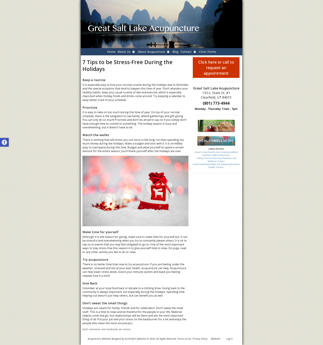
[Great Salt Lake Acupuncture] (161, 24)
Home (111, 52)
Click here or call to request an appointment (216, 67)
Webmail (215, 338)
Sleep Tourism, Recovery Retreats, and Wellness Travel (217, 160)
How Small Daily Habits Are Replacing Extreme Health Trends (217, 166)
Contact (186, 52)
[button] (4, 142)
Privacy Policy (199, 338)
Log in (229, 338)
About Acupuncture (151, 52)
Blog (175, 52)
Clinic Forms (207, 52)
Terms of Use (184, 338)
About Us (123, 52)
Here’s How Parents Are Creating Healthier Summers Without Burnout (216, 154)
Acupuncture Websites (99, 338)
